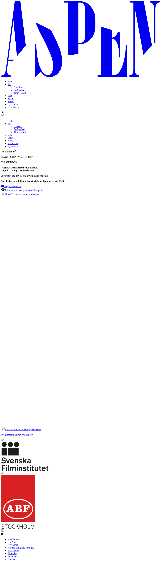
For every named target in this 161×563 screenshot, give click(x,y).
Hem (10, 81)
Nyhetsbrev (13, 107)
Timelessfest (20, 93)
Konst (11, 101)
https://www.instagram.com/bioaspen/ (23, 190)
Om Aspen (13, 542)
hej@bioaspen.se (12, 186)
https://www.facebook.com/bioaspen (22, 194)
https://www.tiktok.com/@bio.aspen (23, 429)
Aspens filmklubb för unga (21, 547)
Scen (10, 95)
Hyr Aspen (13, 104)
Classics (18, 87)
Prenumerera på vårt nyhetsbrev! (17, 434)
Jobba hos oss (14, 556)
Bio (9, 84)
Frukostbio (19, 90)
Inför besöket (14, 539)
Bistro (11, 98)
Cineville (12, 553)
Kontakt (12, 559)
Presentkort (13, 550)
